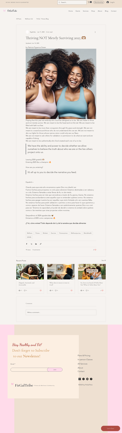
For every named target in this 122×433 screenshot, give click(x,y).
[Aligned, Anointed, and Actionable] (30, 271)
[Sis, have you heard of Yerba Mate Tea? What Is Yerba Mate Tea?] (92, 271)
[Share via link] (41, 244)
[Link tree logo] (80, 379)
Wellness (29, 233)
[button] (90, 2)
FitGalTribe (12, 10)
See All (104, 260)
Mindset (45, 233)
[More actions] (95, 32)
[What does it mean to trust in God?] (61, 271)
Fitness (37, 233)
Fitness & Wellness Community (44, 385)
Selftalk (29, 237)
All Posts (18, 19)
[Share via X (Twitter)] (31, 244)
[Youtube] (87, 379)
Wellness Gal (29, 19)
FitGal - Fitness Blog (43, 19)
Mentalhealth (88, 233)
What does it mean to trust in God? (59, 284)
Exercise (53, 233)
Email (12, 364)
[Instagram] (83, 379)
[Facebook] (91, 379)
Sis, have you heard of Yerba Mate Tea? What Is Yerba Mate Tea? (91, 284)
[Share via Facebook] (27, 244)
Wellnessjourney (76, 233)
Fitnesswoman (63, 233)
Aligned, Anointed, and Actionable (26, 284)
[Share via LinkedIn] (36, 244)
